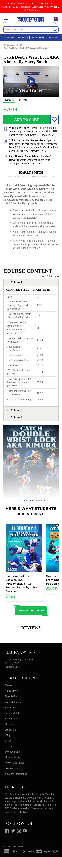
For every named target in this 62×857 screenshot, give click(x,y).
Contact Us (11, 718)
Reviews (10, 724)
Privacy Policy (13, 751)
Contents (21, 99)
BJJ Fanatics (8, 45)
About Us (10, 729)
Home (8, 685)
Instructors (23, 37)
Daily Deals (9, 37)
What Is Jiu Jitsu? (14, 762)
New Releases (37, 37)
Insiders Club (12, 713)
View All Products (31, 610)
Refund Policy (13, 757)
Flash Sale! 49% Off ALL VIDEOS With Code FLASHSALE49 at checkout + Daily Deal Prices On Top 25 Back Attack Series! (31, 6)
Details (9, 99)
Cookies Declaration (16, 773)
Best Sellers (53, 37)
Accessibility (12, 768)
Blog (8, 735)
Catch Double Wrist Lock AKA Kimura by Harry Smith (26, 48)
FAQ (8, 740)
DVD (19, 45)
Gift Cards (11, 707)
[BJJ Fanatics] (30, 20)
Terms (8, 746)
